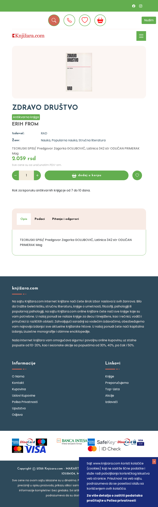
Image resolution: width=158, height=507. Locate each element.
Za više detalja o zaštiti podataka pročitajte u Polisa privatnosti (115, 498)
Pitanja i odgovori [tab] (65, 219)
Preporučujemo (117, 383)
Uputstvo (19, 408)
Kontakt (18, 383)
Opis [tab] (23, 219)
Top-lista (112, 389)
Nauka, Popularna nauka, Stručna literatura (73, 140)
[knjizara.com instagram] (140, 6)
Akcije (109, 395)
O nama (18, 376)
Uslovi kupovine (23, 395)
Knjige (109, 376)
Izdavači (111, 402)
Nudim (149, 20)
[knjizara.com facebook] (133, 6)
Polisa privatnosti (25, 402)
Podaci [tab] (39, 219)
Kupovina (19, 389)
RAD (44, 133)
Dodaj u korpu (89, 175)
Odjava (17, 414)
